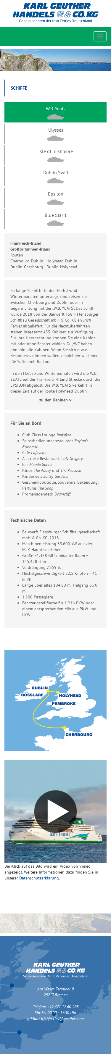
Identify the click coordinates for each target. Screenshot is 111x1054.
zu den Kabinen (54, 400)
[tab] (55, 112)
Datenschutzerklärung (39, 878)
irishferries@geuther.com (62, 1018)
